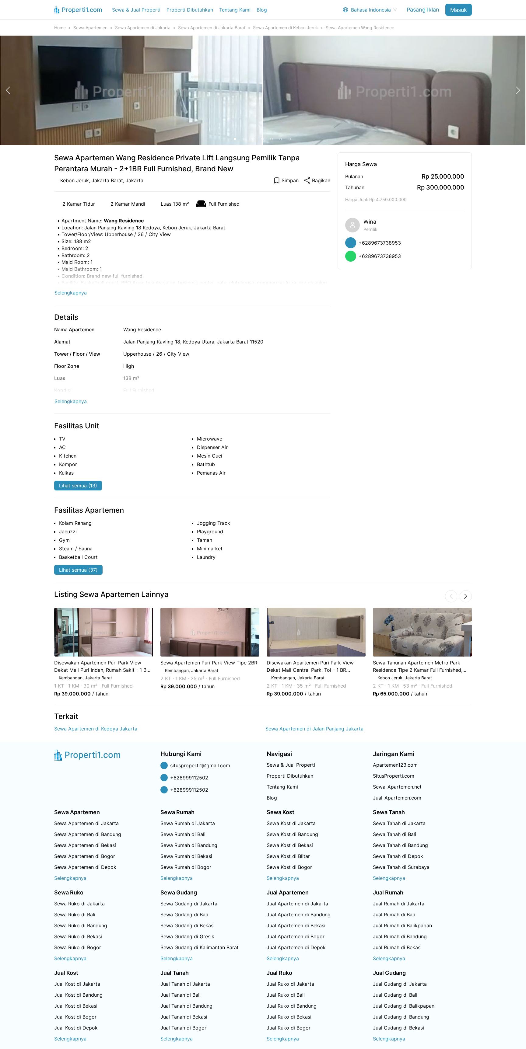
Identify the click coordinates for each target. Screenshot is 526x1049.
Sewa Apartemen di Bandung (87, 834)
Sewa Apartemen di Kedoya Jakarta (95, 729)
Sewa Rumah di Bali (182, 834)
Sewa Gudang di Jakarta (188, 904)
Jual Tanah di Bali (180, 995)
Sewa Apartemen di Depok (85, 867)
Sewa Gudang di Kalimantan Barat (199, 947)
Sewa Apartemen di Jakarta (142, 27)
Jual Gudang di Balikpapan (403, 1006)
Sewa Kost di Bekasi (290, 845)
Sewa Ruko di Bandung (80, 925)
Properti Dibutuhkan (190, 10)
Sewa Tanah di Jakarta (399, 823)
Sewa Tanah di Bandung (400, 845)
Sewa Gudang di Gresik (187, 936)
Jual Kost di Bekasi (75, 1006)
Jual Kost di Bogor (75, 1017)
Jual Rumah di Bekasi (397, 947)
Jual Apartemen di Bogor (295, 936)
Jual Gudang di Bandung (401, 1017)
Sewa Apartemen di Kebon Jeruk (285, 27)
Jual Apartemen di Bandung (299, 914)
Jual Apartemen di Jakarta (297, 904)
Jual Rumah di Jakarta (398, 904)
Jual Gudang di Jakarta (400, 984)
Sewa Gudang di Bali (184, 914)
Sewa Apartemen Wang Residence (360, 27)
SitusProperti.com (393, 776)
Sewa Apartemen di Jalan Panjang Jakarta (314, 729)
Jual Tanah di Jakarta (185, 984)
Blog (262, 10)
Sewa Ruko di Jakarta (79, 904)
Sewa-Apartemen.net (397, 787)
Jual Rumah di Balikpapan (402, 925)
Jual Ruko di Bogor (288, 1028)
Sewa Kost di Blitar (288, 856)
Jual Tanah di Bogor (183, 1028)
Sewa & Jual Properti (136, 10)
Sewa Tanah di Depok (398, 856)
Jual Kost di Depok (76, 1028)
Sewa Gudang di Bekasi (187, 925)
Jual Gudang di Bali (395, 995)
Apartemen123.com (395, 765)
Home (60, 27)
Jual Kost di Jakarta (77, 984)
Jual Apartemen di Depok (296, 947)
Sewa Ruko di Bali (74, 914)
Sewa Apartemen (90, 27)
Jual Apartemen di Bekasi (296, 925)
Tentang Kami (235, 10)
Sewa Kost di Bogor (289, 867)
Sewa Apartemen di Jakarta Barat (211, 27)
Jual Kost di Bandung (78, 995)
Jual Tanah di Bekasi (183, 1017)
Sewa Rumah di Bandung (188, 845)
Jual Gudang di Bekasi (398, 1028)
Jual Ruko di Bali (286, 995)
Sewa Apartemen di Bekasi (85, 845)
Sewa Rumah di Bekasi (186, 856)
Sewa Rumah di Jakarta (187, 823)
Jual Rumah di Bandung (400, 936)
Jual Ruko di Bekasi (289, 1017)
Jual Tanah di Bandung (186, 1006)
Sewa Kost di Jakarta (291, 823)
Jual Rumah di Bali (394, 914)
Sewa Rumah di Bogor (185, 867)
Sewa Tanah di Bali (394, 834)
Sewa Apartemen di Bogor (84, 856)
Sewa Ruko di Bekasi (78, 936)
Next (480, 652)
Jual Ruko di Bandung (292, 1006)
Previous (46, 652)
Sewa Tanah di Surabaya (401, 867)
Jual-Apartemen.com (397, 798)
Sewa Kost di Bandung (292, 834)
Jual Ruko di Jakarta (290, 984)
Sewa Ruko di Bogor (77, 947)
